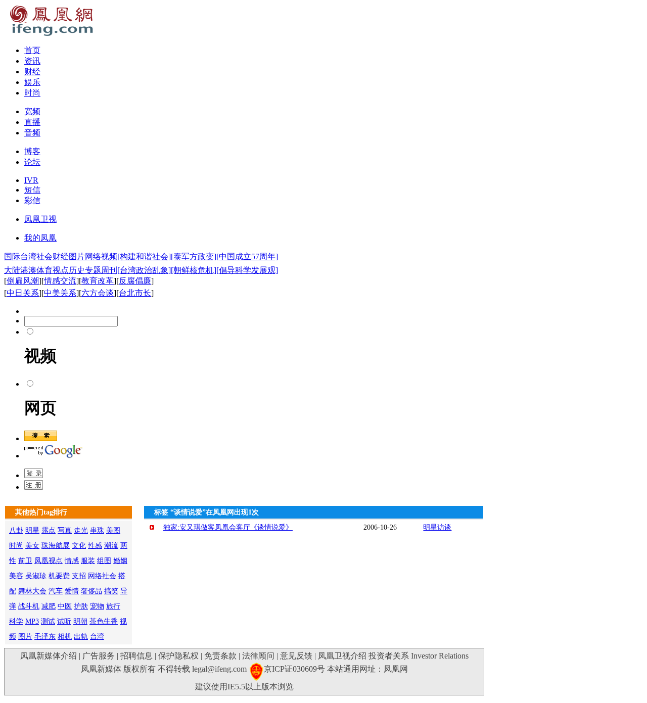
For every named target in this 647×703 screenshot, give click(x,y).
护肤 (81, 606)
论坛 (32, 162)
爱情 (72, 591)
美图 (113, 530)
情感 (72, 561)
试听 (64, 621)
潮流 (111, 545)
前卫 (25, 561)
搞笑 (111, 591)
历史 (77, 270)
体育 (44, 270)
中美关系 (60, 293)
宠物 (97, 606)
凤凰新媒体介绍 (48, 655)
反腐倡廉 (135, 280)
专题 (93, 270)
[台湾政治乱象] (144, 270)
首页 (32, 50)
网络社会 (102, 576)
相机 (65, 636)
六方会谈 (97, 293)
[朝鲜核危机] (193, 270)
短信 (32, 189)
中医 (65, 606)
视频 (109, 256)
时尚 (32, 92)
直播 (32, 122)
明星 (32, 530)
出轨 (81, 636)
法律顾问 (258, 655)
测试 (48, 621)
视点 (61, 270)
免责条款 (220, 655)
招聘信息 (136, 655)
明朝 (80, 621)
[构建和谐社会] (144, 256)
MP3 (32, 621)
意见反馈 (296, 655)
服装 (88, 561)
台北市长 (135, 293)
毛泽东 (45, 636)
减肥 (48, 606)
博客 (32, 151)
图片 (77, 256)
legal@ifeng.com (219, 669)
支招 (79, 576)
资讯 (32, 61)
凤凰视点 (48, 561)
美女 (32, 545)
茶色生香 (103, 621)
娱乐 (32, 82)
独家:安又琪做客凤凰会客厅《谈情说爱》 (228, 527)
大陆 (12, 270)
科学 (16, 621)
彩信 (32, 200)
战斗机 (28, 606)
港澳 (28, 270)
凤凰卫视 (40, 219)
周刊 (109, 270)
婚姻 (120, 561)
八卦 (16, 530)
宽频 (32, 111)
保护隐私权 (178, 655)
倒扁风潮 (23, 280)
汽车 (56, 591)
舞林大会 (32, 591)
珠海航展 (55, 545)
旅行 (113, 606)
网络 (93, 256)
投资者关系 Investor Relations (418, 655)
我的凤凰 (40, 237)
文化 (79, 545)
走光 (81, 530)
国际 (12, 256)
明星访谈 (437, 527)
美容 (16, 576)
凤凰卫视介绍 (342, 655)
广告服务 (98, 655)
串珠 (97, 530)
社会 (44, 256)
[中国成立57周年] (247, 256)
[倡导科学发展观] (247, 270)
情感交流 (60, 280)
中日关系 (23, 293)
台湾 (28, 256)
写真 (65, 530)
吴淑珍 (36, 576)
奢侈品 (91, 591)
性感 (95, 545)
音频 (32, 132)
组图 (104, 561)
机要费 (59, 576)
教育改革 (97, 280)
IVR (31, 180)
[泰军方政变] (193, 256)
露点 (48, 530)
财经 (32, 71)
